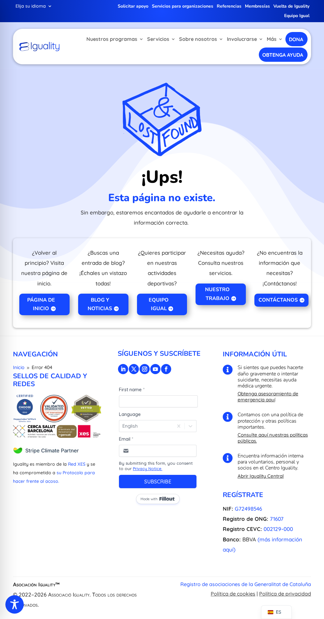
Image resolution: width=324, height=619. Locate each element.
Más (272, 39)
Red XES (76, 464)
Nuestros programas (111, 39)
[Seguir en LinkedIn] (123, 369)
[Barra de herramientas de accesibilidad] (14, 604)
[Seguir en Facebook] (166, 369)
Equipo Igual (296, 16)
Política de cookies (233, 593)
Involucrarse (242, 39)
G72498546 (248, 508)
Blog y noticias (100, 304)
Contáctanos (278, 300)
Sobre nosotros (198, 39)
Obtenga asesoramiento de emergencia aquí (268, 397)
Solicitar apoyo (133, 6)
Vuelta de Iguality (291, 6)
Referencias (229, 6)
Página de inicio (41, 304)
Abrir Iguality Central (261, 476)
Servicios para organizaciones (182, 6)
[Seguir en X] (134, 369)
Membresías (257, 6)
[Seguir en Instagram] (145, 369)
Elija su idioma (31, 6)
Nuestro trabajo (217, 294)
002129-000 (278, 529)
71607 (277, 518)
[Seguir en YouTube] (155, 369)
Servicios (158, 39)
